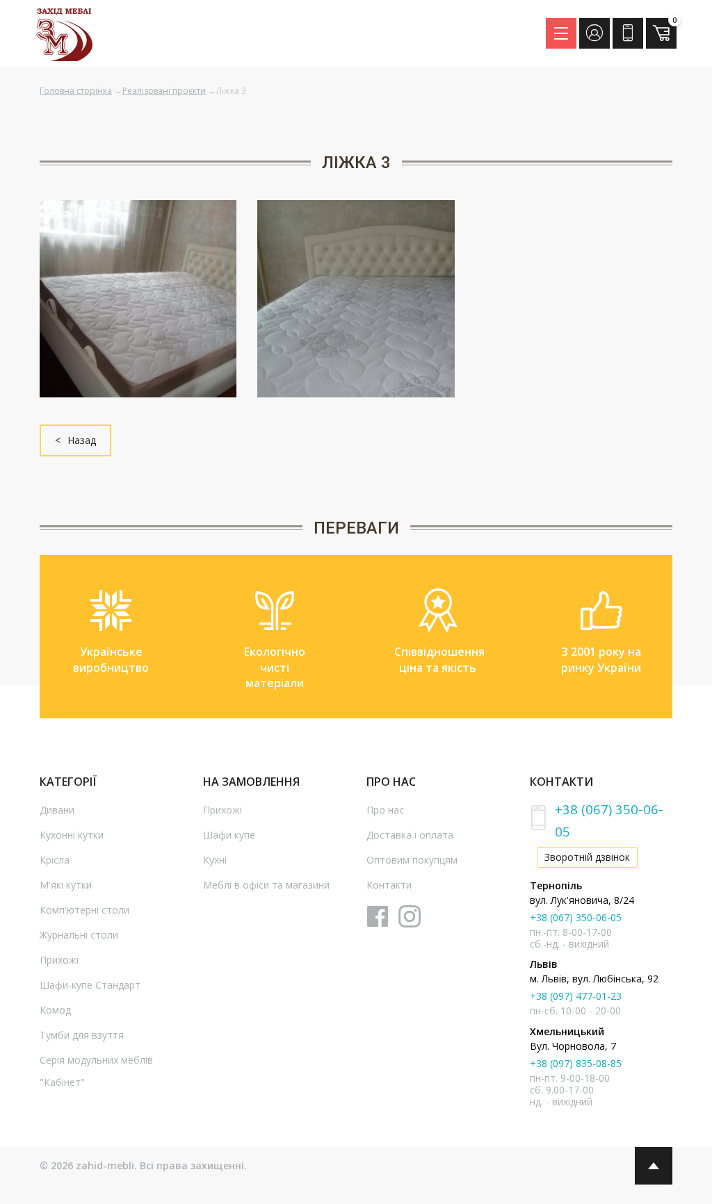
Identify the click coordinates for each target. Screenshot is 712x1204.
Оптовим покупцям (412, 859)
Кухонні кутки (72, 834)
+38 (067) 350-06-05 (576, 917)
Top (653, 1166)
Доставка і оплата (409, 834)
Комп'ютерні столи (84, 909)
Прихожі (59, 959)
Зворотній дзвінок (587, 857)
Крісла (55, 859)
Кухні (215, 859)
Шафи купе (229, 834)
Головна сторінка (76, 91)
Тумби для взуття (82, 1034)
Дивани (57, 809)
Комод (55, 1009)
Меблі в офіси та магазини (266, 884)
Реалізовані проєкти (164, 91)
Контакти (389, 884)
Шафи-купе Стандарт (90, 984)
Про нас (385, 809)
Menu (561, 33)
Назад (81, 440)
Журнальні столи (79, 934)
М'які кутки (66, 884)
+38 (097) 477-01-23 (576, 996)
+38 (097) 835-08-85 (576, 1063)
